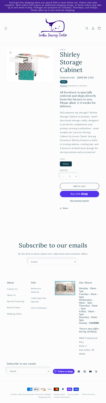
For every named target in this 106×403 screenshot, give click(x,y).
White (66, 164)
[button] (6, 28)
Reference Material (36, 290)
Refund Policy (13, 307)
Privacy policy (73, 394)
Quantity (64, 170)
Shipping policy (45, 397)
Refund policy (59, 394)
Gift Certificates (39, 308)
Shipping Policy (14, 314)
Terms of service (88, 394)
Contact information (62, 397)
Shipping (63, 86)
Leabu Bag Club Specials (38, 300)
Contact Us (12, 289)
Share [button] (65, 208)
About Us (11, 295)
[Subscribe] (75, 262)
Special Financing (15, 301)
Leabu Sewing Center (26, 394)
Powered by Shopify (43, 394)
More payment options (79, 201)
